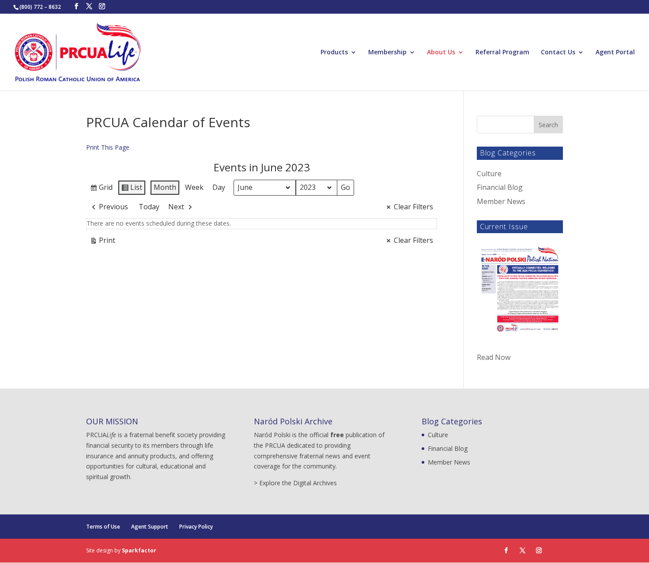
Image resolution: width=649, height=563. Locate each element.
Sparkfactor (139, 550)
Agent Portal (615, 52)
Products (334, 52)
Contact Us (558, 52)
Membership (387, 52)
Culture (489, 173)
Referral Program (502, 52)
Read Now (493, 357)
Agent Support (149, 526)
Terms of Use (103, 526)
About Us (441, 52)
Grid (101, 189)
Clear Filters (413, 207)
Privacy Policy (196, 526)
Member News (501, 201)
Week (194, 187)
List (131, 189)
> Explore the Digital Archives (295, 483)
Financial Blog (500, 187)
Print (102, 242)
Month (165, 187)
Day (218, 187)
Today (149, 207)
